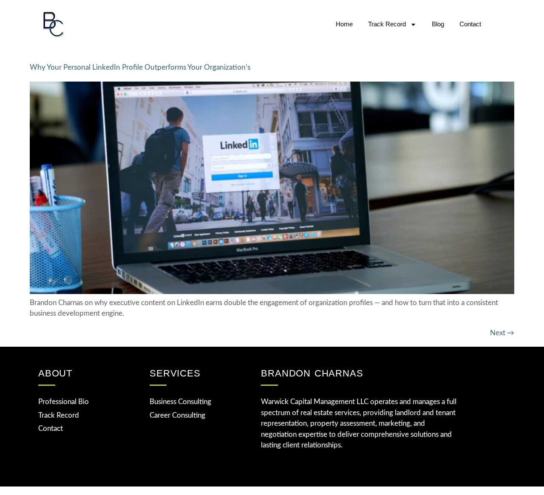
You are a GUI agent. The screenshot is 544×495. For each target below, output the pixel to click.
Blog (438, 24)
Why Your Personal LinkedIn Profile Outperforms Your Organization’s (140, 67)
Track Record (387, 24)
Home (344, 24)
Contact (470, 24)
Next (502, 333)
